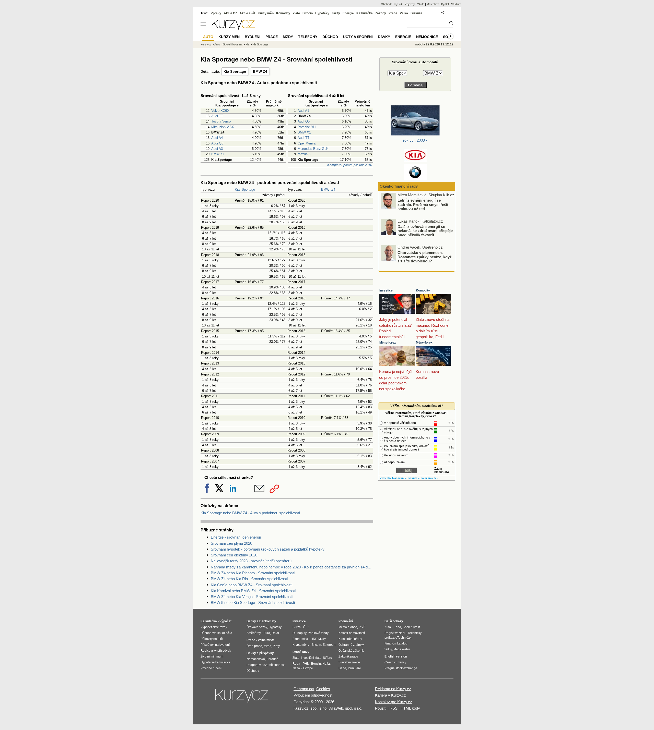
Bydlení (252, 37)
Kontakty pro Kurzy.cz (393, 702)
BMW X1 (218, 154)
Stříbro (327, 658)
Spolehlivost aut (232, 44)
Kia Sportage (235, 71)
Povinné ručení (211, 668)
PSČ (362, 627)
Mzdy (288, 37)
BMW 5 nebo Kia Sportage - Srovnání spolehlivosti (253, 602)
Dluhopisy (299, 633)
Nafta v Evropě (303, 668)
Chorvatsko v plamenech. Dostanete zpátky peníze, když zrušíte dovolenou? (425, 256)
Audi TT (217, 116)
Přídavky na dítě (212, 639)
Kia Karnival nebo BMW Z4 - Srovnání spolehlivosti (253, 591)
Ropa (296, 663)
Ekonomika (300, 639)
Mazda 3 (304, 154)
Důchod (330, 37)
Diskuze (416, 13)
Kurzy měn (266, 13)
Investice (386, 290)
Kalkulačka (364, 13)
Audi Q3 (217, 143)
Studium (456, 4)
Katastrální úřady (350, 639)
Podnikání (345, 621)
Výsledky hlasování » (393, 478)
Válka (404, 13)
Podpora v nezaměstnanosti (266, 665)
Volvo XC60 (220, 111)
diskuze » (414, 478)
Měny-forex (387, 342)
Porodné (272, 659)
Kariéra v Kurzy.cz (390, 695)
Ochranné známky (351, 645)
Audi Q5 (304, 121)
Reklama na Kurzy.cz (393, 689)
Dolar (275, 633)
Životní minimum (212, 656)
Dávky (384, 37)
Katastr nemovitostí (351, 633)
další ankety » (429, 478)
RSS (394, 708)
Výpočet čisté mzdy (214, 627)
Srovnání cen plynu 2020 (231, 543)
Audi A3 (217, 149)
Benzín (316, 663)
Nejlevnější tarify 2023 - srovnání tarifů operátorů (251, 561)
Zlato (296, 13)
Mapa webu (401, 649)
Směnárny (254, 633)
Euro (266, 633)
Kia (237, 189)
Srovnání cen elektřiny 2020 (234, 555)
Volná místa (266, 640)
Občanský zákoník (351, 650)
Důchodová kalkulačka (216, 633)
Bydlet (445, 4)
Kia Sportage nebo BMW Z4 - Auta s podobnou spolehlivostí (250, 513)
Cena (397, 627)
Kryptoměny (301, 645)
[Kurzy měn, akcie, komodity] (242, 698)
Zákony (380, 13)
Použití (381, 708)
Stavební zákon (349, 662)
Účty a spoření (358, 37)
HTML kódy (410, 708)
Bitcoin (307, 13)
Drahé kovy (301, 652)
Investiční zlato (311, 658)
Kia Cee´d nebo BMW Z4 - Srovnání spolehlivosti (251, 585)
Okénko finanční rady (399, 186)
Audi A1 (303, 111)
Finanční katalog (395, 643)
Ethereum (329, 645)
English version (395, 656)
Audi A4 (217, 138)
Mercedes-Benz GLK (313, 149)
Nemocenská (256, 659)
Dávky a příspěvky (260, 653)
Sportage (248, 189)
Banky (251, 621)
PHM (306, 663)
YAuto (420, 4)
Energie (348, 13)
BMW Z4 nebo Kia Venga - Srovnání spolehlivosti (252, 596)
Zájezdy (410, 4)
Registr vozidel (394, 633)
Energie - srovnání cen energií (236, 537)
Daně (342, 668)
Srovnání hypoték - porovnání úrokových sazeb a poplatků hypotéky (267, 549)
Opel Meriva (307, 143)
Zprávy (216, 13)
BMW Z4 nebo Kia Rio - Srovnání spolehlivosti (249, 579)
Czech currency (395, 662)
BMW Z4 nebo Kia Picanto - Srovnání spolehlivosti (253, 573)
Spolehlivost (411, 627)
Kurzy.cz (206, 44)
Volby (388, 649)
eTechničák (403, 637)
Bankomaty (267, 621)
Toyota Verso (221, 121)
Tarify (336, 13)
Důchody (253, 671)
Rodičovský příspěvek (216, 650)
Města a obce (347, 627)
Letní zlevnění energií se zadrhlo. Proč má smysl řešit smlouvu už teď (423, 204)
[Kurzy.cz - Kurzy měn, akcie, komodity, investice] (233, 28)
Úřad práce (254, 646)
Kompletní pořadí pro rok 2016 (349, 165)
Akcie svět (247, 13)
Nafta (326, 663)
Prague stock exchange (400, 668)
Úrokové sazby (257, 627)
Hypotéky (322, 13)
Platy (276, 646)
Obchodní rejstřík (392, 4)
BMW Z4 (260, 71)
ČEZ (306, 627)
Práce (393, 13)
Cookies (323, 689)
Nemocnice (427, 37)
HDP (314, 639)
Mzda (267, 646)
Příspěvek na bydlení (215, 645)
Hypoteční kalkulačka (215, 662)
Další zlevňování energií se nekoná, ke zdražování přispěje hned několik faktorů (425, 230)
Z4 (333, 189)
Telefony (307, 37)
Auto (217, 44)
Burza (297, 627)
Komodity (423, 290)
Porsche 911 (307, 127)
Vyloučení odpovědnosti (313, 695)
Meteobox (433, 4)
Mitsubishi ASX (222, 127)
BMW (325, 189)
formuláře (354, 668)
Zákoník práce (348, 656)
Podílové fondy (318, 633)
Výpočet (225, 621)
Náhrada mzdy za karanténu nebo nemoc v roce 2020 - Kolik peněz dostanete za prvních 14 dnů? (292, 567)
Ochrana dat (304, 689)
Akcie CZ (230, 13)
